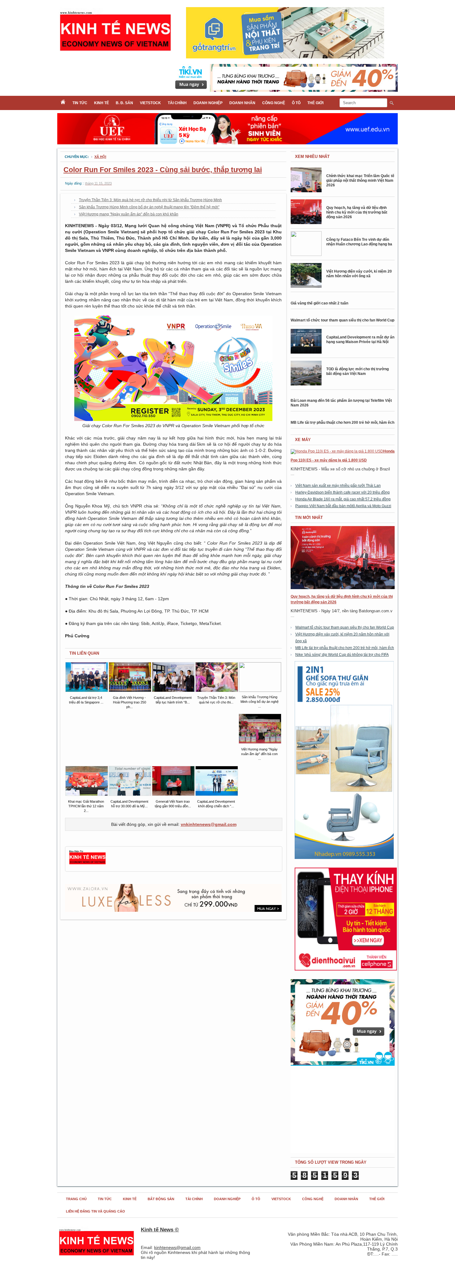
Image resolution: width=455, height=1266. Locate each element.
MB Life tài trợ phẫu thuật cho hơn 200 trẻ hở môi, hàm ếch (342, 422)
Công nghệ (273, 103)
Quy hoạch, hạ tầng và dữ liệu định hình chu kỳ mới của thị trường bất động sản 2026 (356, 212)
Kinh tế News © (160, 1230)
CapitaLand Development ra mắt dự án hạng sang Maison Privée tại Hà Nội (360, 339)
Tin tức (79, 103)
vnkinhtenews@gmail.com (208, 824)
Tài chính (177, 103)
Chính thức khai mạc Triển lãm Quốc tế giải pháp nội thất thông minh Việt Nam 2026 (360, 180)
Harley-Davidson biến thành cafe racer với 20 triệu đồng (342, 492)
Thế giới (315, 103)
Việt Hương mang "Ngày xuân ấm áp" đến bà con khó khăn (128, 214)
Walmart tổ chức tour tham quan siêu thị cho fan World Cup (342, 320)
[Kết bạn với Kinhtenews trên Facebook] (87, 863)
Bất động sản (161, 1199)
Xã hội (100, 157)
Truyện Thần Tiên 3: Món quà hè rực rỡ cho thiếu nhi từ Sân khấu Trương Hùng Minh (150, 200)
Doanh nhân (242, 103)
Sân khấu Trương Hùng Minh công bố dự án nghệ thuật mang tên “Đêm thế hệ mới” (149, 207)
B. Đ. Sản (124, 103)
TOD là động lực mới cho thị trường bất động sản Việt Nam (357, 371)
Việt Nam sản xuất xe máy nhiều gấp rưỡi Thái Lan (338, 485)
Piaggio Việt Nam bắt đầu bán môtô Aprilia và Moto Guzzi (343, 506)
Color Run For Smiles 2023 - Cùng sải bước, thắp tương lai (162, 170)
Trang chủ (76, 1199)
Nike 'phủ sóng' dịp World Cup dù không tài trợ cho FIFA (342, 654)
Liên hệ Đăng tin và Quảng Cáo (95, 1211)
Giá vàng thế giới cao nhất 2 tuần (319, 303)
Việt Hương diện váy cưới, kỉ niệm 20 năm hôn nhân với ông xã (359, 273)
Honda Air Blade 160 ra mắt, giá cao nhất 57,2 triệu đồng (343, 499)
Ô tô (296, 103)
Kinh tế (101, 103)
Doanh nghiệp (208, 103)
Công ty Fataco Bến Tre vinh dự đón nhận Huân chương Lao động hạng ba (359, 241)
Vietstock (150, 103)
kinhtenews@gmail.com (177, 1247)
